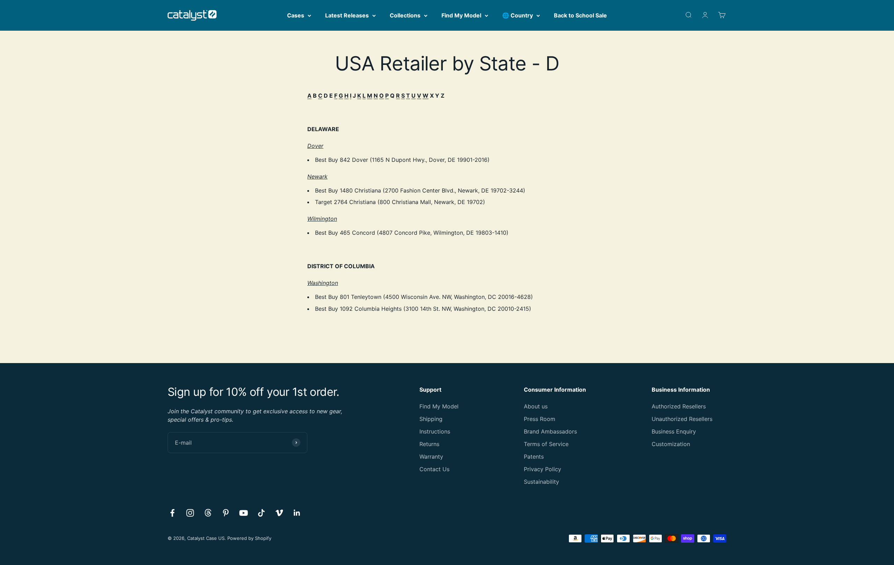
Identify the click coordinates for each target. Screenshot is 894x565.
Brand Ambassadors (550, 431)
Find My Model (461, 15)
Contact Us (434, 469)
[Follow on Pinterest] (225, 513)
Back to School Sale (580, 15)
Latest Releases (347, 15)
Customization (671, 443)
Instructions (434, 431)
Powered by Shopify (249, 538)
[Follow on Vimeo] (279, 513)
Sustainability (541, 481)
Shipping (430, 418)
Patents (534, 456)
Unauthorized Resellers (682, 418)
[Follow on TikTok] (261, 513)
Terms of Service (546, 443)
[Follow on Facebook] (172, 513)
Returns (429, 443)
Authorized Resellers (679, 406)
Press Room (539, 418)
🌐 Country (517, 15)
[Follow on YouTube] (243, 513)
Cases (295, 15)
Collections (405, 15)
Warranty (431, 456)
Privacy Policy (542, 469)
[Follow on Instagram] (190, 513)
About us (536, 406)
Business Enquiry (674, 431)
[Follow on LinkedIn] (297, 513)
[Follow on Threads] (208, 513)
